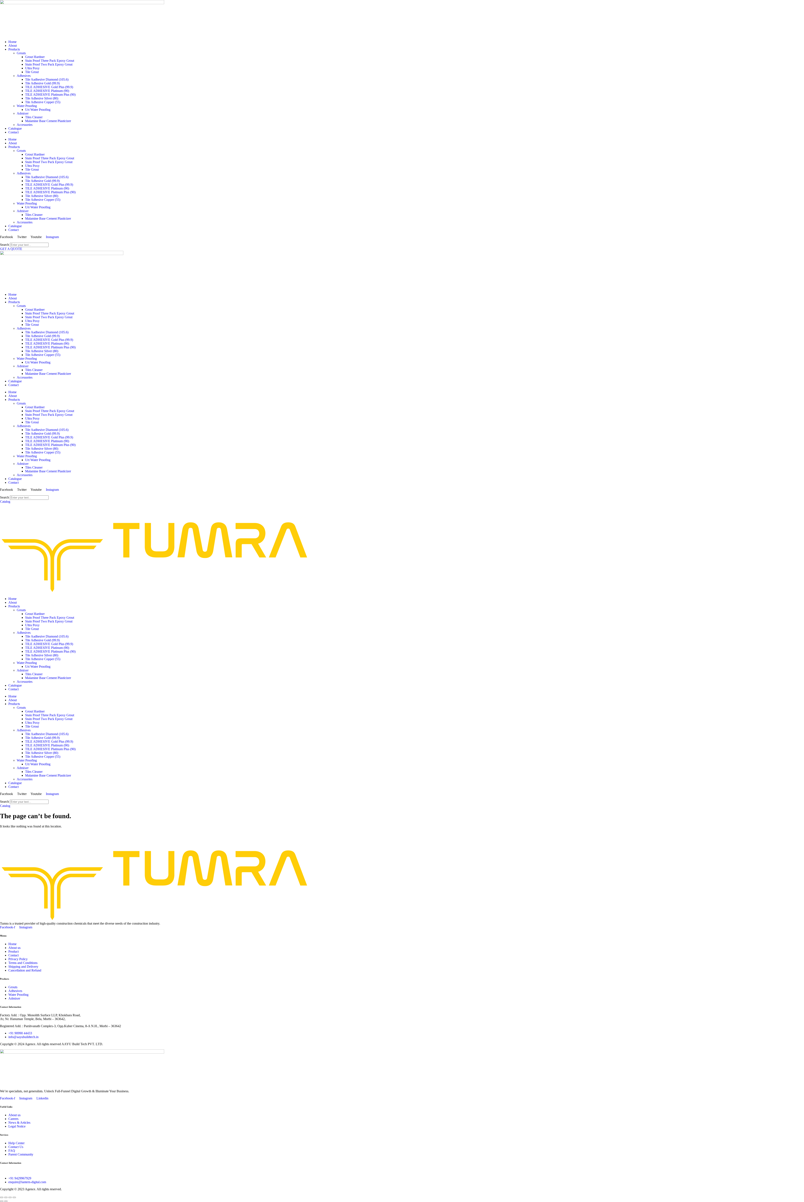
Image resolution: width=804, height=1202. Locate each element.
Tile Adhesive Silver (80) (41, 98)
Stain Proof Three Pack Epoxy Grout (49, 60)
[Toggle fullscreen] (6, 1197)
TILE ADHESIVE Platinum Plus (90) (50, 94)
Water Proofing (27, 106)
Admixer (22, 113)
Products (14, 49)
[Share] (10, 1197)
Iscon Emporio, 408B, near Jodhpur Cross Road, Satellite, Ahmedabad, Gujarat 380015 (58, 1171)
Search (4, 244)
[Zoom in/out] (1, 1197)
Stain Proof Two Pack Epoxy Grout (48, 64)
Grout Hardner (35, 57)
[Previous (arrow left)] (1, 1201)
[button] (402, 241)
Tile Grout (32, 72)
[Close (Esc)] (14, 1197)
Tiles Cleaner (34, 117)
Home (12, 42)
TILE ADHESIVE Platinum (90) (47, 91)
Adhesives (24, 75)
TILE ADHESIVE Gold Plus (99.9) (49, 87)
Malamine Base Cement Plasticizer (48, 121)
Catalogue (15, 128)
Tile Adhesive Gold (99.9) (42, 83)
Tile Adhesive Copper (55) (42, 102)
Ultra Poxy (32, 68)
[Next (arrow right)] (6, 1201)
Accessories (24, 124)
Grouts (21, 53)
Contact (13, 132)
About (12, 45)
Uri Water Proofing (37, 109)
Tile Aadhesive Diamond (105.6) (46, 79)
